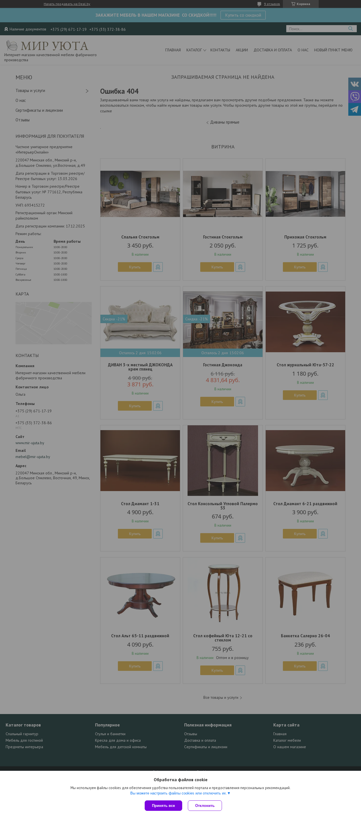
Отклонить (205, 806)
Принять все (163, 806)
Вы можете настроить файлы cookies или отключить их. (178, 793)
